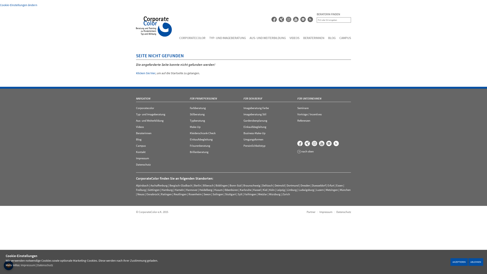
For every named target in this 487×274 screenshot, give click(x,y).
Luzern (320, 190)
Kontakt (141, 152)
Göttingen (154, 190)
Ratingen (166, 194)
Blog (332, 38)
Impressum (28, 265)
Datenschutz (45, 265)
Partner (311, 212)
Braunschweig (251, 185)
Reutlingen (180, 194)
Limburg (292, 190)
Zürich (286, 194)
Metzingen (332, 190)
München (345, 190)
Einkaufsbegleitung (201, 139)
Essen (339, 185)
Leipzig (281, 190)
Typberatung (197, 120)
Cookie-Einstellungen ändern (18, 5)
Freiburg (141, 190)
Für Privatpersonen (203, 98)
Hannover (191, 190)
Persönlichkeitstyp (254, 145)
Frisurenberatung (200, 145)
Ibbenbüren (231, 190)
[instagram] (288, 19)
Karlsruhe (245, 190)
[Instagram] (314, 143)
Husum (218, 190)
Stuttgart (230, 194)
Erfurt (331, 185)
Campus (345, 38)
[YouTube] (295, 19)
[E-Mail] (303, 19)
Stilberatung (197, 114)
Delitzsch (267, 185)
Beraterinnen (313, 38)
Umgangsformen (253, 139)
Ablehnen (475, 261)
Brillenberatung (199, 152)
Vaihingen (250, 194)
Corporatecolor (192, 38)
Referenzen (303, 120)
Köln (272, 190)
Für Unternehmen (309, 98)
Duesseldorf (319, 185)
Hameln (179, 190)
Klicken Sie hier (145, 73)
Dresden (305, 185)
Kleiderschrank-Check (203, 133)
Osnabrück (152, 194)
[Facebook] (274, 19)
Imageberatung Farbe (256, 108)
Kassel (257, 190)
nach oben (307, 151)
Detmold (280, 185)
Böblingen (222, 185)
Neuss (140, 194)
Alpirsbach (142, 185)
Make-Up (195, 127)
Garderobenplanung (255, 120)
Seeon (207, 194)
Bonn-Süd (235, 185)
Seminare (303, 108)
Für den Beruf (253, 98)
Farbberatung (198, 108)
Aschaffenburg (159, 185)
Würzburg (274, 194)
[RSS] (310, 19)
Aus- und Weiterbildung (268, 38)
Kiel (265, 190)
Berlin (197, 185)
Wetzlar (262, 194)
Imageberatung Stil (255, 114)
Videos (294, 38)
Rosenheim (195, 194)
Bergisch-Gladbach (180, 185)
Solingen (218, 194)
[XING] (281, 19)
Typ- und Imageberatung (227, 38)
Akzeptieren (459, 261)
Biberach (208, 185)
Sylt (240, 194)
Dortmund (293, 185)
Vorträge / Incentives (309, 114)
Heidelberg (205, 190)
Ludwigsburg (306, 190)
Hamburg (167, 190)
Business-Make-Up (254, 133)
